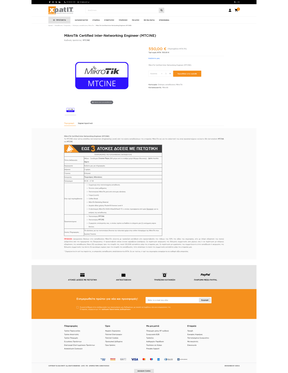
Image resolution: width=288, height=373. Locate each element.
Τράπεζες (150, 338)
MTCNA (221, 139)
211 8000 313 (70, 2)
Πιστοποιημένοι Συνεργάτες (198, 338)
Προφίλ (190, 331)
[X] (56, 2)
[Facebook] (49, 2)
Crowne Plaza (103, 158)
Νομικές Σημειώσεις (112, 331)
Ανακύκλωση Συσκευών (73, 348)
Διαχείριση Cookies (144, 371)
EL (235, 2)
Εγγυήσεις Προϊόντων (73, 341)
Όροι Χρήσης (110, 345)
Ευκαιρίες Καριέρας (195, 334)
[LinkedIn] (59, 2)
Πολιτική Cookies (111, 338)
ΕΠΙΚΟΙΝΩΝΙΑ (164, 20)
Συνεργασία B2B (152, 334)
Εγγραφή (204, 300)
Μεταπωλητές (192, 341)
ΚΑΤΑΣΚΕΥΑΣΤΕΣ (81, 20)
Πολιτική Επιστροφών (113, 334)
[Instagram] (53, 2)
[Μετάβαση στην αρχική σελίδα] (60, 10)
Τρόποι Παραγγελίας (72, 331)
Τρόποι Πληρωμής (71, 338)
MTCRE (70, 141)
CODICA (237, 365)
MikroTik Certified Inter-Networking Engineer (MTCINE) (114, 25)
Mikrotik (165, 87)
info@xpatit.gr (85, 2)
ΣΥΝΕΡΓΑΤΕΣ (109, 20)
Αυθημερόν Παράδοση (155, 341)
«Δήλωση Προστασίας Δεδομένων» (115, 309)
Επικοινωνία (191, 345)
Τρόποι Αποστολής (71, 334)
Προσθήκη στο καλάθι (187, 74)
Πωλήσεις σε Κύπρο (154, 345)
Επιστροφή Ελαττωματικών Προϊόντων (79, 345)
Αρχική (50, 25)
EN (239, 2)
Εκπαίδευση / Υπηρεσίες (63, 25)
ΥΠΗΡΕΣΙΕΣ (123, 20)
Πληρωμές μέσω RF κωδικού (157, 331)
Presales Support (152, 348)
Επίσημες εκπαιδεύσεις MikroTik (83, 25)
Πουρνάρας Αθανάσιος (93, 177)
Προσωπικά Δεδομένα (113, 341)
